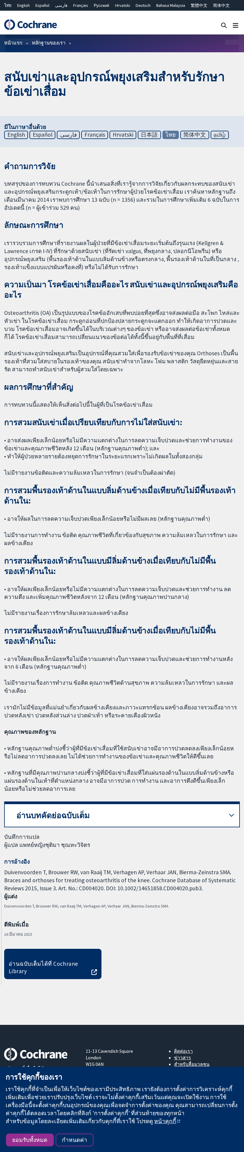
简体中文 (221, 5)
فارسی (61, 5)
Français (80, 5)
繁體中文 (199, 5)
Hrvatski (122, 5)
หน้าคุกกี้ (165, 1121)
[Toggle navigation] (235, 25)
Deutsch (143, 5)
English (23, 5)
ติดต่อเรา (183, 1051)
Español (42, 5)
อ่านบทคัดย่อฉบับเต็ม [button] (53, 815)
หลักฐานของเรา (48, 43)
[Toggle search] (224, 25)
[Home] (30, 24)
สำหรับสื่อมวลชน (191, 1064)
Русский (101, 5)
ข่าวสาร (182, 1058)
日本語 (149, 134)
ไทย (7, 5)
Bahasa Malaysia (170, 5)
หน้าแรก (13, 43)
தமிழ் (220, 134)
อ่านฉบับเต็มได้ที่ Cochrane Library (43, 967)
